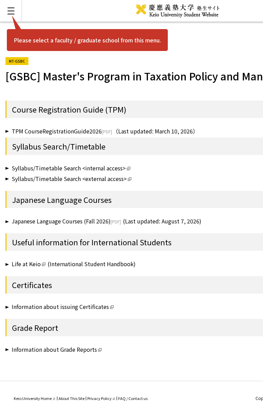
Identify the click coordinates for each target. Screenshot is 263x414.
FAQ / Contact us (133, 398)
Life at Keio (26, 264)
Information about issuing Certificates (60, 306)
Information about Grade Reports (54, 349)
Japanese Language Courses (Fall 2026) (61, 221)
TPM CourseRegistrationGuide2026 (57, 131)
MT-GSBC (18, 60)
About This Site (72, 398)
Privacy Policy (99, 398)
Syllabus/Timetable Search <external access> (69, 178)
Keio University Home (33, 398)
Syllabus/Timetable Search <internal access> (69, 168)
